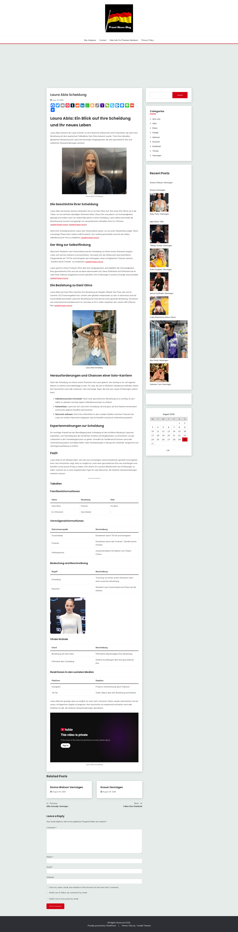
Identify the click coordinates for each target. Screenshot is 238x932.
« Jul (167, 450)
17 (152, 435)
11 (158, 431)
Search (180, 95)
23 (185, 435)
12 (163, 431)
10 (152, 431)
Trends (155, 151)
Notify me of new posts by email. (63, 898)
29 (179, 439)
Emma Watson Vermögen (66, 787)
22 (179, 435)
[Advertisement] (119, 62)
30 (185, 439)
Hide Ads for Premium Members (124, 40)
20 (168, 435)
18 (158, 435)
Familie (155, 132)
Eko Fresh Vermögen (159, 360)
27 (168, 439)
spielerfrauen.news (59, 224)
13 (168, 431)
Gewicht (156, 141)
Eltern (155, 128)
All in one (156, 119)
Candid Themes (144, 925)
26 (163, 439)
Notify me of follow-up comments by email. (68, 892)
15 (179, 431)
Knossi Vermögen (112, 787)
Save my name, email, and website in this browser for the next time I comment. (84, 887)
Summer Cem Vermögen (160, 384)
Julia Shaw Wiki (157, 221)
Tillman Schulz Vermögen (161, 245)
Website (50, 877)
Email (49, 867)
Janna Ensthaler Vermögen (161, 293)
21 (174, 435)
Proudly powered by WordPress (102, 925)
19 (163, 435)
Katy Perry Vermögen (159, 214)
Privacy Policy (147, 40)
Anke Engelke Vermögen (161, 269)
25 (158, 439)
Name (49, 857)
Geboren (156, 137)
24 (152, 439)
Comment (51, 827)
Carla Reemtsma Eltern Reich (163, 317)
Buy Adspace (90, 40)
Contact (102, 40)
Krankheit (156, 146)
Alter (154, 123)
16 (185, 431)
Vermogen (156, 155)
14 (174, 431)
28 (174, 439)
